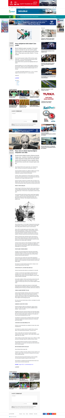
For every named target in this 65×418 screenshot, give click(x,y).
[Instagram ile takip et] (53, 414)
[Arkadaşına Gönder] (11, 55)
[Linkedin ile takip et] (50, 414)
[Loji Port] (12, 11)
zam (17, 83)
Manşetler (12, 7)
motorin (18, 84)
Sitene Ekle (23, 7)
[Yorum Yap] (11, 58)
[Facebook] (11, 48)
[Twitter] (11, 50)
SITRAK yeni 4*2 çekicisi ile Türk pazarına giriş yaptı (28, 16)
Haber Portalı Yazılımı (13, 416)
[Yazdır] (11, 56)
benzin (18, 82)
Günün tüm (53, 16)
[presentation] (12, 16)
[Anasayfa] (9, 7)
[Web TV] (53, 7)
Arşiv (20, 7)
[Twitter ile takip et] (46, 414)
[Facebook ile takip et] (44, 414)
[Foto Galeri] (55, 7)
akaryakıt (18, 81)
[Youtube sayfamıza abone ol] (48, 414)
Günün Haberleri (17, 7)
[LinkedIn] (11, 51)
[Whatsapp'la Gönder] (11, 53)
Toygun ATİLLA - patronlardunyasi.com (24, 364)
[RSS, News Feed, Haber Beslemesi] (55, 414)
